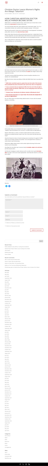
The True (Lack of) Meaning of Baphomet (17, 265)
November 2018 (8, 370)
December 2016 (8, 415)
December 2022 (8, 287)
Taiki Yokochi (7, 250)
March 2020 (7, 340)
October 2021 (7, 303)
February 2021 (8, 318)
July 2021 (7, 309)
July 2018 (7, 378)
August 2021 (7, 307)
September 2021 (8, 305)
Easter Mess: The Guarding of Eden (16, 263)
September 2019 (8, 351)
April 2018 (7, 384)
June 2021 (7, 311)
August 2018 (7, 376)
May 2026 (7, 272)
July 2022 (7, 289)
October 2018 (7, 372)
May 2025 (7, 274)
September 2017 (8, 397)
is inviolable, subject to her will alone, (34, 147)
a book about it (13, 24)
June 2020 (7, 334)
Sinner (6, 445)
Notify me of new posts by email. (13, 226)
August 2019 (7, 353)
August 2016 (7, 422)
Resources (7, 441)
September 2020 (8, 328)
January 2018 (7, 390)
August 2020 (7, 330)
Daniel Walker (9, 13)
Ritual (6, 443)
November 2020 (8, 324)
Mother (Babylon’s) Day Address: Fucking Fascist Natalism (17, 246)
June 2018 (7, 380)
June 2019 (7, 357)
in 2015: (23, 32)
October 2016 (7, 419)
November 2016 (8, 417)
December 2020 (8, 322)
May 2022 (7, 291)
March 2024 (7, 284)
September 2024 (8, 278)
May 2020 (7, 336)
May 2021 (7, 312)
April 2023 (7, 285)
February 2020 (8, 341)
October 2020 (7, 326)
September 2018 (8, 374)
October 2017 (7, 395)
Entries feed (7, 454)
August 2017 (7, 399)
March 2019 (7, 363)
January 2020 (7, 343)
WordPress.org (8, 458)
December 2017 (8, 392)
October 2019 (7, 349)
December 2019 (8, 345)
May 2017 (7, 405)
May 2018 (7, 382)
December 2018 (8, 368)
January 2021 (7, 320)
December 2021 (8, 299)
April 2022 (7, 293)
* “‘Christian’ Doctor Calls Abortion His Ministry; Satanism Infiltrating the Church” (22, 92)
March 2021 (7, 316)
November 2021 (8, 301)
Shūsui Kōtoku (8, 254)
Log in (6, 452)
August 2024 (7, 280)
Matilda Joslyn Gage (9, 252)
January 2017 (7, 413)
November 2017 (8, 394)
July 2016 (7, 424)
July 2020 (7, 332)
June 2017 (7, 403)
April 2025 (7, 276)
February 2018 (8, 388)
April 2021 (7, 314)
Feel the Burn (22, 13)
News (6, 439)
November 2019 (8, 347)
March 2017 (7, 409)
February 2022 (8, 295)
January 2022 (7, 297)
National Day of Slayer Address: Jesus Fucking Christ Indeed (17, 248)
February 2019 (8, 365)
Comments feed (8, 456)
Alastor (6, 263)
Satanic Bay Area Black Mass (14, 259)
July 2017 (7, 401)
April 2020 (7, 338)
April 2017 (7, 407)
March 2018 (7, 386)
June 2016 (7, 426)
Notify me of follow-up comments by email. (15, 222)
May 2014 (7, 428)
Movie (6, 437)
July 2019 (7, 355)
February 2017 (8, 411)
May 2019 (7, 359)
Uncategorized (8, 447)
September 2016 (8, 421)
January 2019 (7, 367)
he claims (28, 71)
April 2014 (7, 430)
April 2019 (7, 361)
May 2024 (7, 282)
